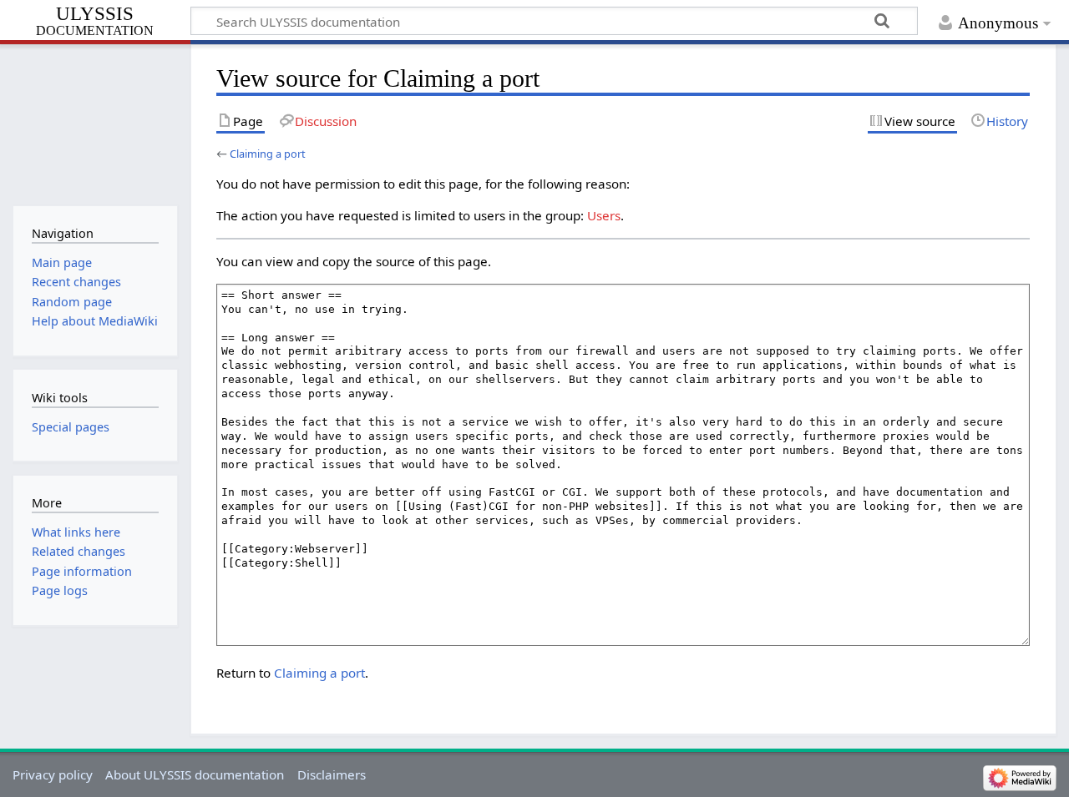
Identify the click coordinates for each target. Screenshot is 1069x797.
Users (604, 215)
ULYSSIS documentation (95, 22)
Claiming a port (268, 153)
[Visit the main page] (95, 123)
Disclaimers (331, 774)
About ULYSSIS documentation (194, 774)
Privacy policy (53, 774)
